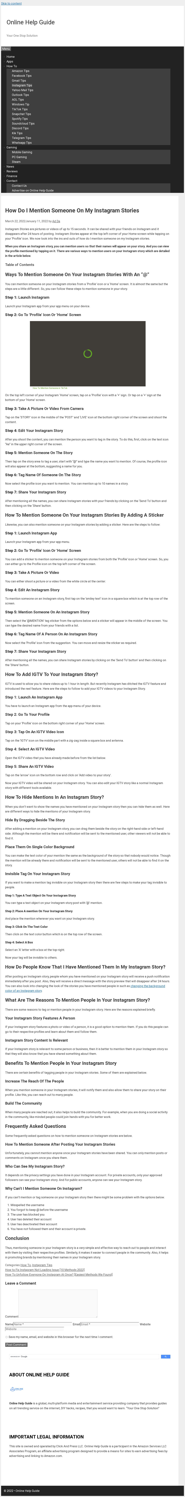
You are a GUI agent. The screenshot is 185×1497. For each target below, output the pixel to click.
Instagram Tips (22, 85)
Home (11, 56)
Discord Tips (20, 128)
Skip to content (11, 3)
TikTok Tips (20, 109)
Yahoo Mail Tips (22, 90)
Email (76, 1324)
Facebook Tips (22, 75)
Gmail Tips (19, 80)
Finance (12, 176)
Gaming (12, 147)
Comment (11, 1316)
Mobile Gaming (22, 152)
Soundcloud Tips (23, 123)
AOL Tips (18, 99)
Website (145, 1324)
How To (12, 66)
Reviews (12, 171)
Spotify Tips (20, 118)
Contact (12, 181)
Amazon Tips (20, 71)
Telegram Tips (21, 138)
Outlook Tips (20, 95)
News (10, 166)
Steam (16, 162)
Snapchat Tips (21, 114)
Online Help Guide (31, 22)
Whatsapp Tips (22, 142)
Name (9, 1324)
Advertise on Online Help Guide (33, 190)
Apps (10, 61)
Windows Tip (20, 104)
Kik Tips (17, 133)
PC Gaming (19, 157)
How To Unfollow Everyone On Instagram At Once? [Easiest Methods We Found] (59, 1274)
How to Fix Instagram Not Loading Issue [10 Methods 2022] (45, 1270)
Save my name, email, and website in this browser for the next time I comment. (61, 1337)
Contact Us (19, 185)
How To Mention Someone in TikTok (50, 388)
